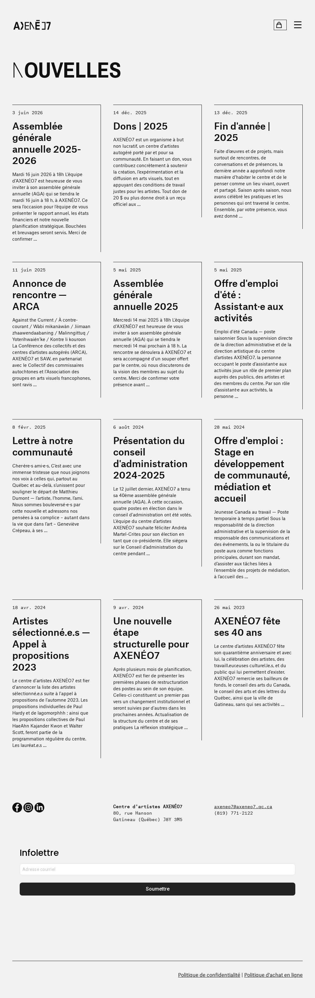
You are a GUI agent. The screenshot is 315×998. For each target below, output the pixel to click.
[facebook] (17, 807)
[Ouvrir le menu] (298, 25)
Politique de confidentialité (209, 975)
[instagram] (28, 807)
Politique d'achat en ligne (273, 975)
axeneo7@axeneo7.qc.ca (243, 805)
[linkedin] (39, 807)
